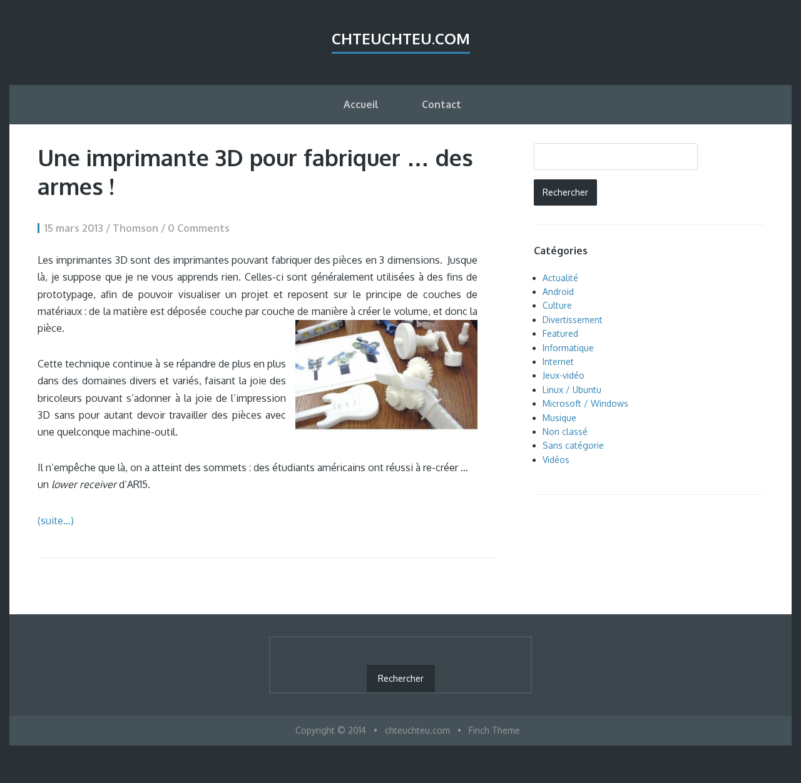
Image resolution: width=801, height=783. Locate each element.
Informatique (568, 347)
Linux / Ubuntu (572, 389)
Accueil (361, 104)
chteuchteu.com (401, 38)
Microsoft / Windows (585, 403)
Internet (558, 361)
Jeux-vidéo (563, 375)
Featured (560, 333)
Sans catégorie (573, 445)
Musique (559, 417)
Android (558, 291)
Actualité (560, 277)
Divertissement (573, 319)
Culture (557, 305)
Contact (441, 104)
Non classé (565, 431)
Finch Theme (494, 730)
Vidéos (556, 459)
